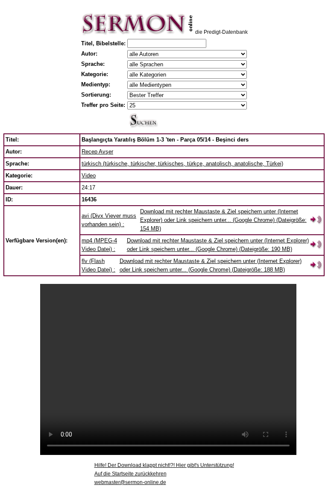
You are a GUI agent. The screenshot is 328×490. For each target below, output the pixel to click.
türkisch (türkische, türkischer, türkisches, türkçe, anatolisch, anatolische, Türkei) (182, 163)
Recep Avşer (97, 151)
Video (89, 175)
